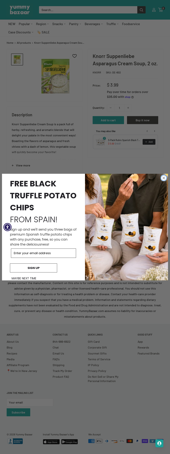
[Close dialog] (164, 178)
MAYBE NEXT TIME (24, 278)
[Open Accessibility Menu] (7, 227)
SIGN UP (34, 268)
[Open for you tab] (159, 443)
